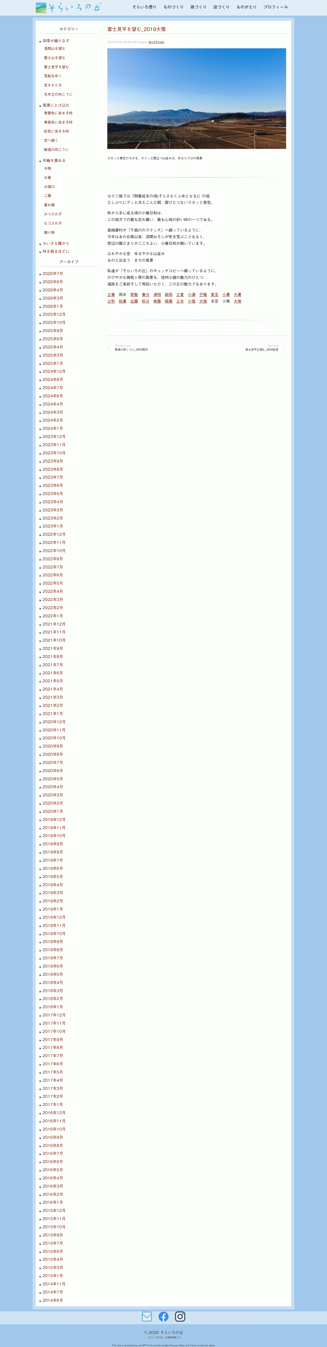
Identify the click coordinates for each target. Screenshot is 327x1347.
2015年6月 (53, 1251)
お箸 (47, 177)
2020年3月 (53, 795)
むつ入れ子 (53, 223)
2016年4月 (53, 1178)
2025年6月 (53, 339)
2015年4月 (53, 1259)
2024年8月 (53, 379)
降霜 (168, 301)
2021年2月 (53, 705)
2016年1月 (53, 1202)
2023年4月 (53, 502)
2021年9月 (53, 648)
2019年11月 (54, 828)
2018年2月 (53, 999)
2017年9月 (53, 1040)
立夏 (180, 295)
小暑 (226, 295)
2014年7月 (53, 1292)
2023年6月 (53, 485)
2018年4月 (53, 982)
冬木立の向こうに (58, 94)
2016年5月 (53, 1170)
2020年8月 (53, 754)
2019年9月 (53, 844)
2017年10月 (54, 1031)
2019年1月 (53, 909)
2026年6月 (53, 282)
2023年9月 (53, 461)
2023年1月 (53, 526)
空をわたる (53, 85)
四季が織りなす (56, 41)
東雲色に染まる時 (58, 113)
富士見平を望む (156, 42)
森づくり (198, 7)
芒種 (203, 295)
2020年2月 (53, 803)
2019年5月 (53, 877)
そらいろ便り (144, 7)
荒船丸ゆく (53, 76)
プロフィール (275, 7)
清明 (157, 295)
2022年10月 (54, 551)
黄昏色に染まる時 (58, 122)
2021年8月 (53, 657)
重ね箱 (49, 205)
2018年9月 (53, 942)
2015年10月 (54, 1227)
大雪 (203, 301)
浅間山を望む (54, 48)
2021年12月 (54, 624)
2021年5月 (53, 681)
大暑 (237, 295)
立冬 (180, 301)
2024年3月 (53, 412)
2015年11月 (54, 1219)
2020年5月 (53, 779)
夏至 (214, 295)
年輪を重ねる (54, 160)
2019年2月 (53, 901)
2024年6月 (53, 396)
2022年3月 (53, 599)
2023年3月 (53, 510)
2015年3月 (53, 1267)
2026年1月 (53, 306)
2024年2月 (53, 420)
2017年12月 (54, 1015)
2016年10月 (54, 1129)
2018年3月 (53, 991)
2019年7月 (53, 860)
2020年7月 (53, 762)
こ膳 (47, 196)
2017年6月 (53, 1064)
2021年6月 (53, 673)
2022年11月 (54, 542)
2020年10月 (54, 738)
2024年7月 (53, 388)
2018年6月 (53, 966)
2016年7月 (53, 1153)
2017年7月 (53, 1056)
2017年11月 (54, 1023)
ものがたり (246, 7)
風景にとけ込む (56, 105)
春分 (145, 295)
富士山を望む (54, 58)
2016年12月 (54, 1113)
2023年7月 (53, 477)
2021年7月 (53, 665)
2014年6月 (53, 1300)
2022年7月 (53, 567)
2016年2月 (53, 1194)
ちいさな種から (56, 243)
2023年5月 (53, 494)
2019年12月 (54, 820)
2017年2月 (53, 1096)
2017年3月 (53, 1088)
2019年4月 (53, 885)
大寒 (237, 301)
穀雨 (168, 295)
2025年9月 (53, 331)
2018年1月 (53, 1007)
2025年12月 (54, 314)
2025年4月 (53, 347)
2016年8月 (53, 1145)
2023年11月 (54, 445)
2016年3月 (53, 1186)
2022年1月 (53, 616)
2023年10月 (54, 453)
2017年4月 (53, 1080)
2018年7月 (53, 958)
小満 (191, 295)
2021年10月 (54, 640)
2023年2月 (53, 518)
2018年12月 (54, 917)
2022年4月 (53, 591)
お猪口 (49, 187)
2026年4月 (53, 290)
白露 (134, 301)
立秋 (111, 301)
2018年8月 (53, 950)
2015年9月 (53, 1235)
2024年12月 (54, 371)
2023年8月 (53, 469)
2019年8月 (53, 852)
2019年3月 (53, 893)
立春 (111, 295)
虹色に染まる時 (56, 131)
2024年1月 (53, 428)
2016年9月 (53, 1137)
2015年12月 (54, 1210)
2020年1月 (53, 811)
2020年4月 (53, 787)
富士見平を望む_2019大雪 (136, 29)
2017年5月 (53, 1072)
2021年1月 (53, 714)
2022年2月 (53, 608)
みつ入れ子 (53, 214)
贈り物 (49, 232)
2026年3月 (53, 298)
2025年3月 (53, 355)
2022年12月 (54, 534)
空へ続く (51, 140)
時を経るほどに (56, 251)
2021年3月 (53, 697)
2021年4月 (53, 689)
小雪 (191, 301)
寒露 (157, 301)
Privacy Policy (177, 1345)
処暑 (122, 301)
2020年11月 (54, 730)
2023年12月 (54, 437)
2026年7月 (53, 274)
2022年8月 (53, 559)
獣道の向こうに (56, 149)
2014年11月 (54, 1284)
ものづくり (173, 7)
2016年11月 (54, 1121)
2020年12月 (54, 722)
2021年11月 (54, 632)
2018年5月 (53, 974)
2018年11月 (54, 925)
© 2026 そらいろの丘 (163, 1332)
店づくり (221, 7)
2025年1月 (53, 363)
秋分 (145, 301)
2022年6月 (53, 575)
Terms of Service (199, 1345)
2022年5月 (53, 583)
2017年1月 (53, 1105)
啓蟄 (134, 295)
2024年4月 (53, 404)
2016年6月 (53, 1162)
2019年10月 (54, 836)
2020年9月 (53, 746)
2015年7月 (53, 1243)
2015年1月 (53, 1276)
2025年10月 (54, 322)
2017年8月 (53, 1047)
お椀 (47, 168)
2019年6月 (53, 868)
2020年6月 (53, 771)
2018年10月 (54, 934)
